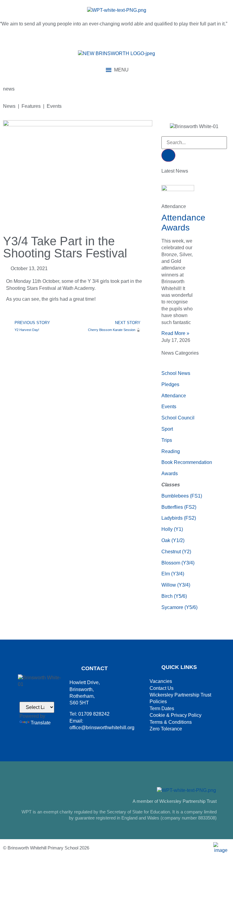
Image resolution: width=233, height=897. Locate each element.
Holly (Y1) (172, 529)
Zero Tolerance (166, 728)
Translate (41, 722)
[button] (121, 70)
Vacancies (161, 681)
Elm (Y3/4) (172, 573)
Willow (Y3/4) (175, 585)
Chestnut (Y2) (176, 551)
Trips (166, 440)
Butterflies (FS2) (178, 507)
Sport (167, 429)
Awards (169, 473)
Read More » (175, 333)
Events (168, 406)
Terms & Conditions (171, 722)
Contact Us (162, 688)
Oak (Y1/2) (172, 540)
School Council (177, 417)
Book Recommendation (186, 462)
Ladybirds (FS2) (178, 518)
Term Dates (162, 708)
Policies (158, 701)
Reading (170, 451)
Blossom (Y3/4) (177, 562)
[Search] (168, 155)
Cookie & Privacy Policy (175, 715)
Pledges (170, 384)
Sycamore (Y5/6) (179, 607)
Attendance (173, 395)
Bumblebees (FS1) (181, 495)
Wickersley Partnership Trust (180, 694)
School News (175, 373)
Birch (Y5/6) (174, 596)
